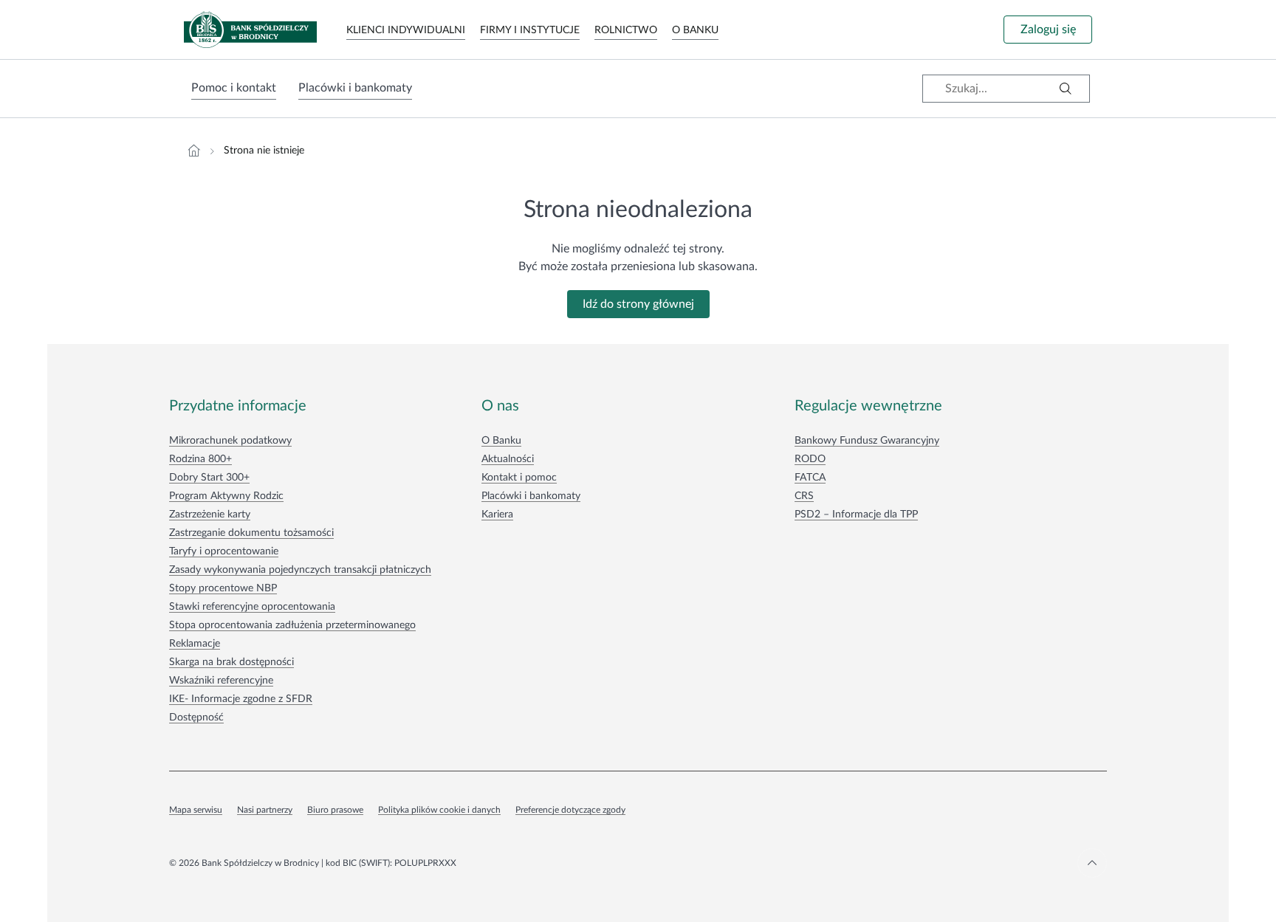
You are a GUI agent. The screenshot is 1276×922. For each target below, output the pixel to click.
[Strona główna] (194, 150)
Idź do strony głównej (638, 304)
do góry (1092, 863)
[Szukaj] (1065, 89)
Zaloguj (1048, 29)
